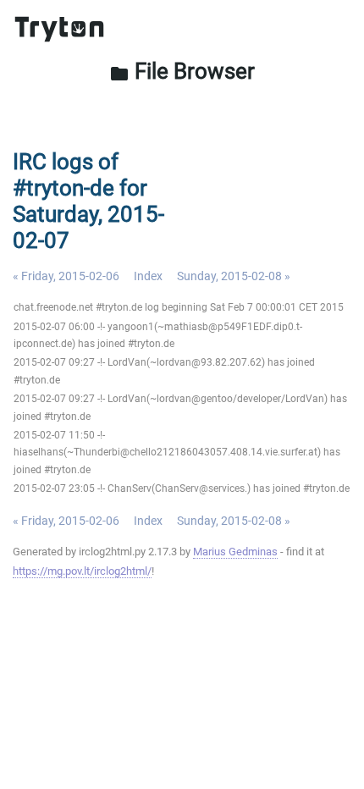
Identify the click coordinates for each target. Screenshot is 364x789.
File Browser (182, 71)
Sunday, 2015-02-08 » (233, 276)
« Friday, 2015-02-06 (66, 276)
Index (148, 276)
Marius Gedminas (235, 551)
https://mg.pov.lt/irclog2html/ (82, 571)
